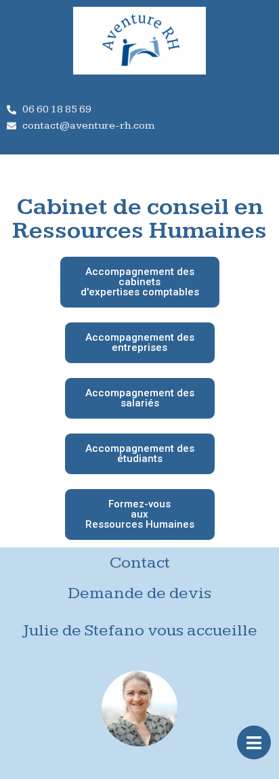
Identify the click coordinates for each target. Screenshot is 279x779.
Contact (140, 562)
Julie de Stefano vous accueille (139, 630)
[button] (140, 282)
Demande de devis (139, 593)
